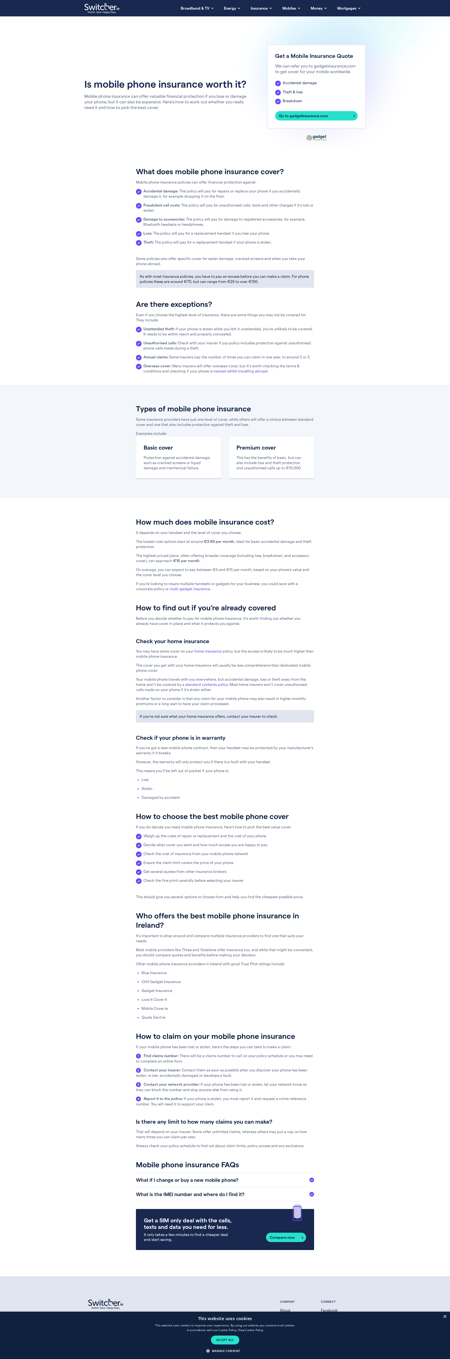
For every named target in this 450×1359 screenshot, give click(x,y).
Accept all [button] (225, 1340)
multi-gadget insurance (190, 588)
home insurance (207, 651)
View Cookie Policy (250, 1330)
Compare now (282, 1237)
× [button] (444, 1316)
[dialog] (225, 1335)
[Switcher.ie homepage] (102, 8)
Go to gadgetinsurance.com (303, 115)
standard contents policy (206, 684)
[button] (225, 1350)
